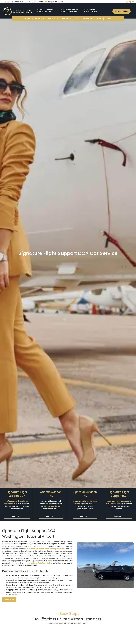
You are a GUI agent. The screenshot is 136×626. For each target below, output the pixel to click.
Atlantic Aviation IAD (52, 506)
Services (51, 18)
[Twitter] (133, 2)
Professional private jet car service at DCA (16, 502)
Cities (108, 18)
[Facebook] (130, 2)
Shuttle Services (69, 18)
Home (27, 18)
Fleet (99, 18)
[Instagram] (127, 2)
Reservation (88, 18)
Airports (38, 18)
